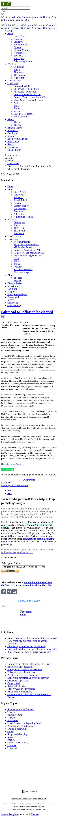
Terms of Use (16, 798)
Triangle (11, 712)
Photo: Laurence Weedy (11, 464)
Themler (35, 814)
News (10, 160)
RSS (30, 783)
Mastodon (50, 780)
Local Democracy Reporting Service (25, 723)
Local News (13, 163)
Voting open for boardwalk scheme (24, 669)
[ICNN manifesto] (29, 791)
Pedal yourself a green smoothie (23, 675)
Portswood (12, 720)
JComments (29, 480)
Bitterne (45, 767)
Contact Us (40, 758)
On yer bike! (13, 683)
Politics (11, 740)
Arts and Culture (19, 775)
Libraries (11, 745)
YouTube (21, 783)
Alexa (37, 783)
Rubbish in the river (17, 686)
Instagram (29, 780)
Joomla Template (9, 814)
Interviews (35, 775)
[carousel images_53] (51, 28)
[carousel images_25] (29, 28)
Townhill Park (24, 767)
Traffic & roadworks (17, 728)
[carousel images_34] (40, 28)
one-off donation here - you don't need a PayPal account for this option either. (27, 583)
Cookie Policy (27, 798)
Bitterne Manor (35, 767)
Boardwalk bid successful (19, 666)
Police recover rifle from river (21, 672)
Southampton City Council (20, 709)
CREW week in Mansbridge (21, 689)
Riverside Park (14, 715)
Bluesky (40, 780)
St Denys (11, 717)
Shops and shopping (17, 734)
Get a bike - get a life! (18, 680)
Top (29, 754)
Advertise (16, 758)
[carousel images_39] (18, 28)
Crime (10, 731)
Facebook (18, 780)
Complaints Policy (39, 798)
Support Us (28, 758)
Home (10, 158)
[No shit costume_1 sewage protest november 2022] (6, 28)
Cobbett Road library (17, 742)
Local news (7, 482)
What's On (49, 761)
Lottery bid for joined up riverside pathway (28, 677)
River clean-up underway (19, 691)
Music (10, 737)
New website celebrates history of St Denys (28, 664)
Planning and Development (14, 485)
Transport (12, 748)
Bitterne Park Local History (29, 761)
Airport (42, 775)
